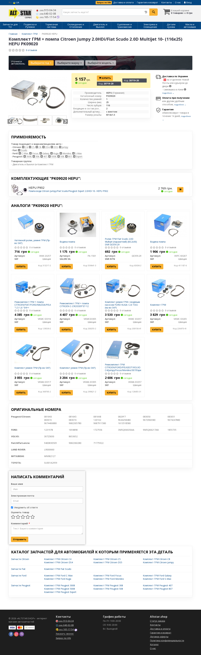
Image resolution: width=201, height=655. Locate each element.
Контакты (166, 2)
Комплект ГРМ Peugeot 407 (157, 585)
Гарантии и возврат (160, 632)
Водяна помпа (67, 241)
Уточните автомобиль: (18, 62)
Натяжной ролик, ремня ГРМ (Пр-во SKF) (32, 242)
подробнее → (168, 93)
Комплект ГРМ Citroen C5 (107, 559)
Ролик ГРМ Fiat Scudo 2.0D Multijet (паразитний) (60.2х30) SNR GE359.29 (121, 241)
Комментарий (20, 523)
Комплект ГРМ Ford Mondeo (108, 578)
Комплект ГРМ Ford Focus (107, 575)
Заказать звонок (65, 633)
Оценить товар (20, 512)
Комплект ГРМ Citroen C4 (57, 559)
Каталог (154, 644)
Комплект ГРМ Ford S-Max (157, 578)
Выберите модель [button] (100, 63)
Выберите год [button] (40, 63)
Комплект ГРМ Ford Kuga (57, 578)
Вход (189, 2)
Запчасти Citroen (20, 559)
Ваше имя (17, 483)
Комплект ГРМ (158, 304)
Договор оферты (159, 636)
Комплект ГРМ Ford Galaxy (157, 575)
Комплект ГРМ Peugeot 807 (157, 588)
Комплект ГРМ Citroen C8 (156, 559)
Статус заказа (157, 620)
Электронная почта (22, 495)
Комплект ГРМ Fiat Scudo (57, 568)
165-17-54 (48, 17)
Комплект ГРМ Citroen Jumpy (158, 562)
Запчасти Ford (18, 575)
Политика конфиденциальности (167, 640)
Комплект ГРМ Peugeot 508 (108, 588)
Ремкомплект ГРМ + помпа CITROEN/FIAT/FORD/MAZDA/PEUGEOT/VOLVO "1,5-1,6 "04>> (39, 304)
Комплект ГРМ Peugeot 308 (108, 585)
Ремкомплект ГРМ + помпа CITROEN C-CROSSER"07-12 (74, 305)
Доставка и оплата (123, 2)
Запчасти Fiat (18, 568)
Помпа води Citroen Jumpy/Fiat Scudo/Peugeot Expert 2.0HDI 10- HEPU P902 (68, 191)
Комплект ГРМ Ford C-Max (58, 575)
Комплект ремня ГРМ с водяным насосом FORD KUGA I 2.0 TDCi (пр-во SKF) (122, 304)
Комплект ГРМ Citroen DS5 (107, 562)
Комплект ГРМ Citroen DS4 (58, 562)
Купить (106, 78)
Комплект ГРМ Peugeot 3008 (59, 585)
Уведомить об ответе (26, 507)
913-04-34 (48, 10)
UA (17, 2)
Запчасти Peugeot (20, 585)
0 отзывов (31, 50)
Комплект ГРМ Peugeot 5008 (59, 588)
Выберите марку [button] (68, 63)
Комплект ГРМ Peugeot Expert (60, 592)
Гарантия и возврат (147, 2)
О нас (178, 2)
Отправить (19, 539)
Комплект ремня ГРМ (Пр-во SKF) (32, 367)
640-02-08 (48, 13)
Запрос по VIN (104, 2)
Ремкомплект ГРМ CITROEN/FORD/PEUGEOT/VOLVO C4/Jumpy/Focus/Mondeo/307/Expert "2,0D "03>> (124, 368)
